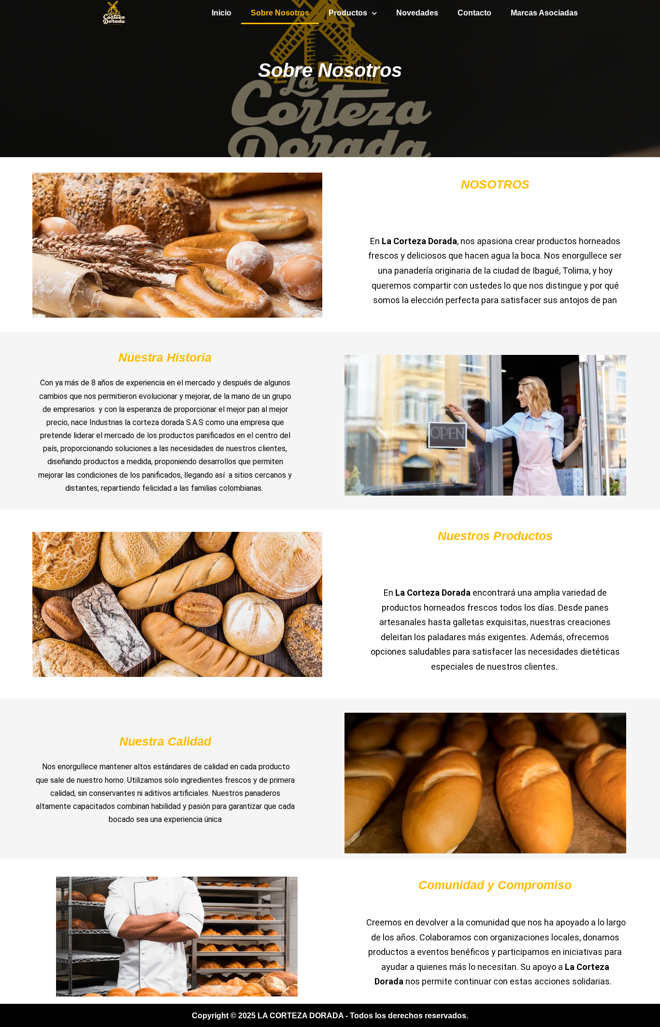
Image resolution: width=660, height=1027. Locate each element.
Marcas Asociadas (544, 13)
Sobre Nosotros (280, 13)
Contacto (474, 13)
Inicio (221, 13)
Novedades (417, 13)
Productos (348, 13)
